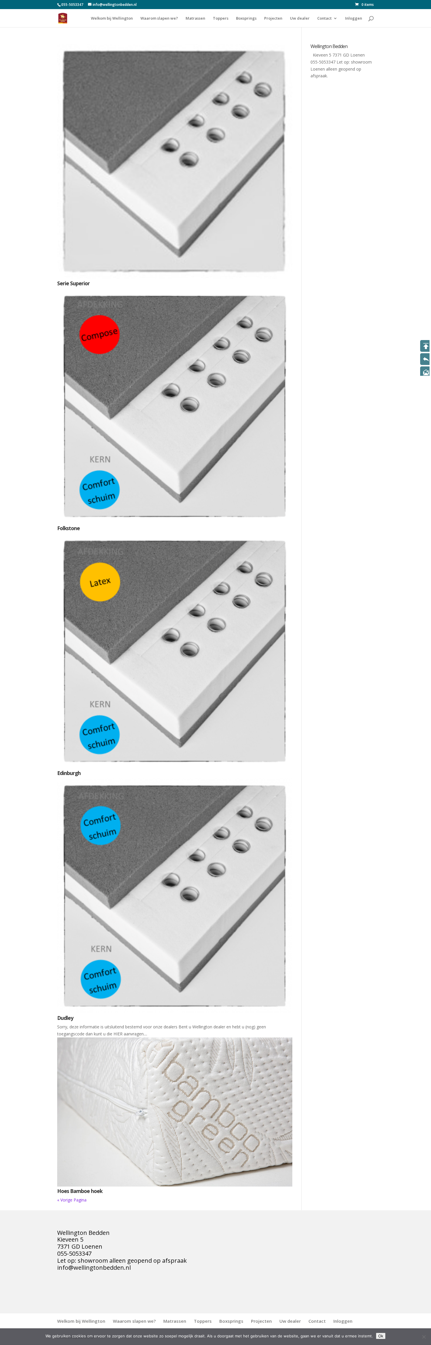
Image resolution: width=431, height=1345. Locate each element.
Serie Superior (73, 283)
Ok (380, 1336)
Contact (324, 18)
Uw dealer (300, 18)
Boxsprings (246, 18)
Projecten (273, 18)
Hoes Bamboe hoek (79, 1190)
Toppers (220, 18)
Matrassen (195, 18)
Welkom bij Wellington (112, 18)
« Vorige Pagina (71, 1200)
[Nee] (424, 1337)
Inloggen (353, 18)
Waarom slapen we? (159, 18)
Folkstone (68, 528)
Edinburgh (69, 772)
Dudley (65, 1017)
